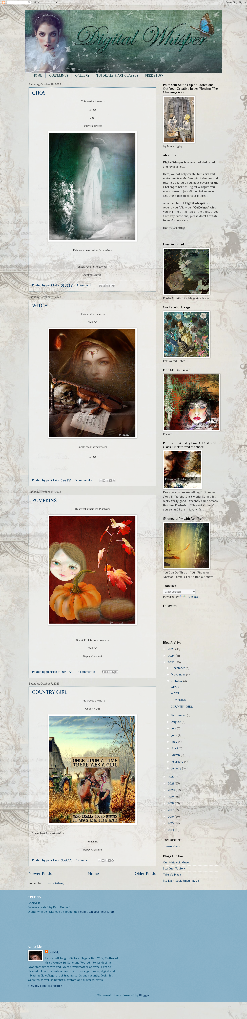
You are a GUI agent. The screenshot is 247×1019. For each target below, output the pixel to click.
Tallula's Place (172, 874)
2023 (171, 662)
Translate (192, 596)
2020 (172, 790)
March (176, 755)
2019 (171, 796)
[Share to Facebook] (110, 285)
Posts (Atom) (55, 883)
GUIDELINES (58, 75)
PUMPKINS (44, 500)
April (175, 748)
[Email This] (100, 285)
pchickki (54, 952)
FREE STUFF (154, 75)
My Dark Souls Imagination (181, 880)
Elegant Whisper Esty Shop (96, 911)
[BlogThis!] (104, 285)
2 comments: (86, 671)
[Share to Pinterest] (113, 285)
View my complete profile (45, 985)
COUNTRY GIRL (49, 692)
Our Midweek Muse (176, 862)
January (176, 768)
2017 (171, 810)
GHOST (40, 93)
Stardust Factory (174, 868)
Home (93, 873)
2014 (171, 830)
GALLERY (82, 75)
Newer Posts (40, 873)
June (174, 735)
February (177, 761)
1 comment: (85, 285)
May (174, 741)
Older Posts (145, 873)
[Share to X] (107, 285)
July (174, 728)
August (176, 722)
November (178, 674)
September (179, 715)
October (177, 681)
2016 (171, 816)
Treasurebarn (171, 846)
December (178, 668)
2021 (171, 783)
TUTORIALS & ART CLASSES (117, 75)
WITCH (40, 305)
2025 (171, 649)
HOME (37, 75)
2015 (171, 823)
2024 (172, 655)
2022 (171, 776)
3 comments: (84, 480)
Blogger (144, 995)
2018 (171, 803)
